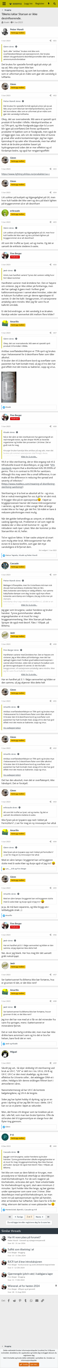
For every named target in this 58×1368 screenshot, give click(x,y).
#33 (55, 802)
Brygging (21, 1253)
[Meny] (4, 3)
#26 (55, 265)
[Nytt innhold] (48, 4)
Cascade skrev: (9, 1152)
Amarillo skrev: (9, 707)
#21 (55, 41)
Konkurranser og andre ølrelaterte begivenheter (36, 1265)
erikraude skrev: (10, 807)
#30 (55, 644)
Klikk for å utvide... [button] (29, 456)
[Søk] (54, 4)
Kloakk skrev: (9, 432)
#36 (55, 935)
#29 (55, 575)
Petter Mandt (13, 1240)
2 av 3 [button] (29, 1217)
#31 (55, 701)
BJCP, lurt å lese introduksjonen (25, 1262)
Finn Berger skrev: (11, 650)
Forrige (20, 1217)
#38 (55, 1001)
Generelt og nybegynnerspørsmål (32, 1240)
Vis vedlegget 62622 (12, 728)
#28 (55, 426)
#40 (55, 1146)
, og (21, 555)
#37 (55, 975)
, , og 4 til (21, 1210)
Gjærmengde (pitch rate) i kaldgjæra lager (30, 1274)
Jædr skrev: (8, 270)
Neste (38, 1217)
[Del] (50, 41)
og (16, 869)
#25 (55, 222)
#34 (55, 842)
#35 (55, 888)
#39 (55, 1063)
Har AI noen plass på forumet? (24, 1237)
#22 (55, 95)
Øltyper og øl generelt (26, 1289)
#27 (55, 333)
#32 (55, 748)
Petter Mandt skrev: (12, 101)
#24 (55, 192)
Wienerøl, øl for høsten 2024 (24, 1286)
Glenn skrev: (8, 46)
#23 (55, 169)
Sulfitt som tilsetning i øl (21, 1249)
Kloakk (6, 22)
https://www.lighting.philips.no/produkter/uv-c (25, 173)
